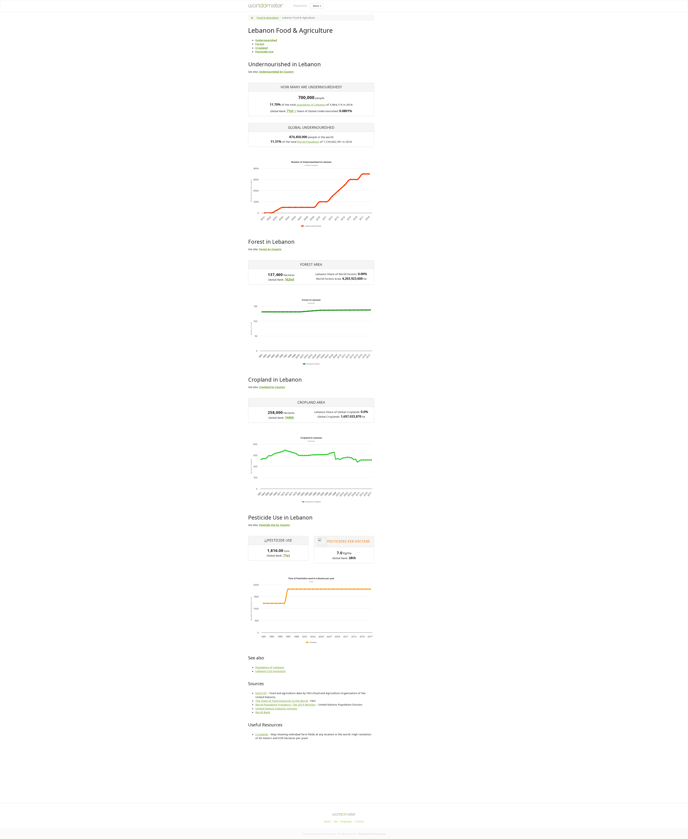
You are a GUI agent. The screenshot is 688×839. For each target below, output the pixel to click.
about (327, 821)
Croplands (261, 734)
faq (336, 821)
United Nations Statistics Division (276, 708)
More (316, 6)
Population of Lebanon (269, 667)
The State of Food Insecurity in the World (281, 701)
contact (359, 821)
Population (300, 5)
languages (346, 821)
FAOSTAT (261, 693)
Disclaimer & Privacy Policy (371, 833)
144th (289, 417)
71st (290, 111)
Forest (259, 44)
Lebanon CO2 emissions (270, 671)
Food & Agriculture (268, 17)
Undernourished (266, 40)
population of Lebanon (311, 104)
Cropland (261, 48)
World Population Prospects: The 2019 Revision (285, 704)
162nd (289, 279)
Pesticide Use (264, 51)
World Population (308, 141)
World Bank (262, 712)
